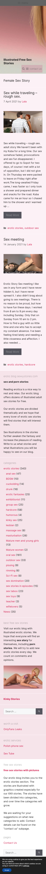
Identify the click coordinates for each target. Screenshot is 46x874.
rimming (10, 570)
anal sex (11, 473)
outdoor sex (32, 228)
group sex (12, 504)
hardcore (30, 364)
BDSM (9, 478)
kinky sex (11, 520)
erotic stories (15, 228)
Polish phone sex (13, 745)
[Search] (39, 711)
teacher (10, 601)
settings (26, 866)
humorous (12, 514)
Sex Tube (9, 753)
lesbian (10, 525)
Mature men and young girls (22, 540)
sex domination (15, 580)
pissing (10, 565)
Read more (12, 215)
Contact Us (10, 842)
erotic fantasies (15, 494)
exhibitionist (13, 499)
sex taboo (12, 591)
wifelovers (12, 606)
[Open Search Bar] (23, 69)
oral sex (10, 554)
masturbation (14, 535)
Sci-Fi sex (11, 575)
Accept (7, 870)
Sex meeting (14, 239)
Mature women (15, 549)
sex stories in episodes (19, 585)
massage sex (13, 530)
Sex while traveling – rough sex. (20, 94)
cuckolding (12, 483)
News (7, 611)
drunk (9, 489)
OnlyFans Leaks (13, 729)
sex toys (11, 596)
